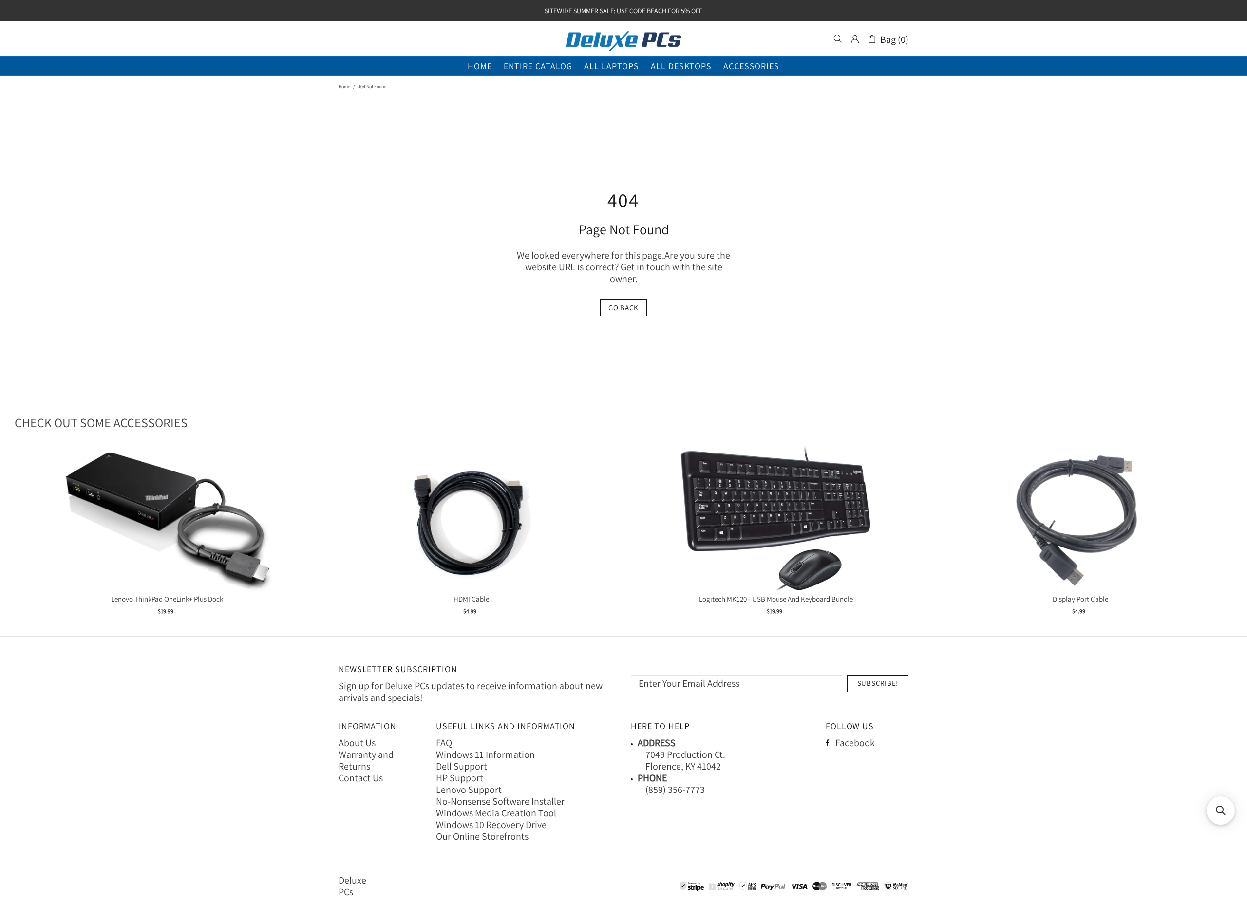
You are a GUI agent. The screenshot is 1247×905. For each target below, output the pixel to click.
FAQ (444, 743)
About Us (357, 743)
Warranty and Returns (366, 760)
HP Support (459, 778)
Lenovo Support (469, 789)
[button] (1221, 810)
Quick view (167, 528)
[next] (1222, 536)
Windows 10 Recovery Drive (491, 824)
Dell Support (461, 766)
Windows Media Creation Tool (496, 813)
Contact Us (361, 778)
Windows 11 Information (485, 754)
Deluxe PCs (623, 39)
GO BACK (623, 307)
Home (344, 86)
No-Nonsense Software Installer (500, 801)
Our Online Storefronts (482, 836)
